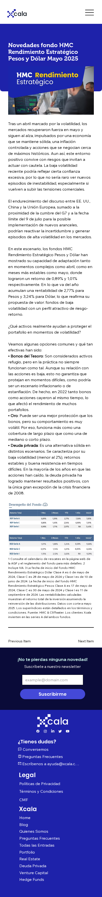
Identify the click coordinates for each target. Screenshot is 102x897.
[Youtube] (68, 731)
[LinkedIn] (53, 731)
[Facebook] (38, 731)
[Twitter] (60, 731)
